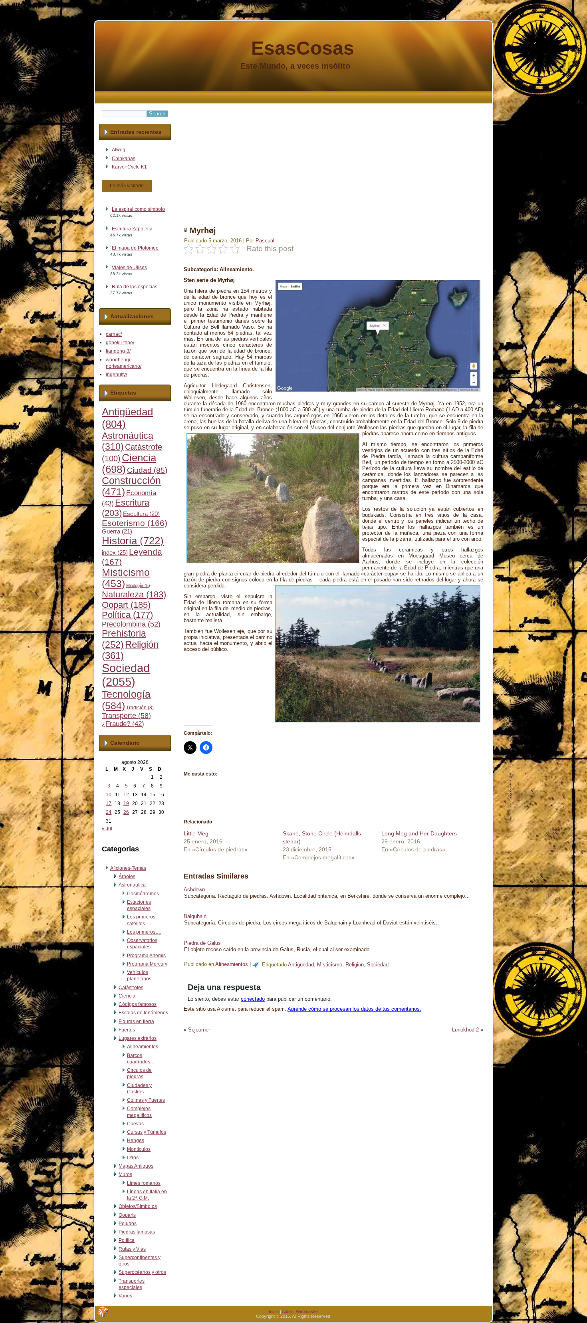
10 (108, 794)
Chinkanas (123, 158)
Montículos (139, 1149)
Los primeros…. (144, 932)
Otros (133, 1157)
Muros (125, 1174)
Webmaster (307, 1311)
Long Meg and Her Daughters (419, 833)
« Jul (107, 828)
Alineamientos (142, 1046)
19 (126, 803)
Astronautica (132, 885)
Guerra (117, 531)
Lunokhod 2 (465, 1030)
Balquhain (195, 916)
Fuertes (127, 1030)
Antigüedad (301, 965)
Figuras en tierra (136, 1021)
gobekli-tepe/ (120, 342)
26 (126, 812)
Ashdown (194, 890)
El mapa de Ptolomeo (135, 248)
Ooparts (127, 1215)
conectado (253, 999)
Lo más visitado (127, 185)
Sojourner (199, 1030)
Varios (125, 1296)
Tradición (140, 707)
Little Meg (196, 833)
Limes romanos (144, 1183)
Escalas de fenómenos (143, 1013)
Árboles (127, 876)
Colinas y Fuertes (146, 1100)
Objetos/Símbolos (138, 1206)
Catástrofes (131, 987)
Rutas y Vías (132, 1249)
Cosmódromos (143, 894)
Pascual (265, 241)
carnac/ (114, 334)
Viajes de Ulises (129, 267)
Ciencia (127, 996)
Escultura (141, 514)
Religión (354, 965)
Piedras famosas (137, 1232)
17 (108, 803)
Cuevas (135, 1124)
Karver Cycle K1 (129, 167)
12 (126, 794)
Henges (135, 1140)
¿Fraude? (123, 724)
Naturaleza (134, 594)
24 (108, 812)
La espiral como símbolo (138, 209)
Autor (287, 1311)
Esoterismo (134, 523)
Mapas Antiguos (136, 1166)
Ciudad (147, 470)
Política (127, 615)
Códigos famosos (138, 1004)
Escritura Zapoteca (132, 229)
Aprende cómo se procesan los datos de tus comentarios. (354, 1009)
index (115, 552)
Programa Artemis (146, 955)
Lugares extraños (138, 1038)
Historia (133, 541)
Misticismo (329, 965)
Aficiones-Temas (128, 868)
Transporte (126, 716)
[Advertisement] (333, 159)
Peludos (128, 1223)
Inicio (274, 1311)
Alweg (118, 150)
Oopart (126, 605)
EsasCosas (302, 48)
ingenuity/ (116, 374)
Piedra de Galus (202, 943)
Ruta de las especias (134, 287)
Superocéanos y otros (142, 1272)
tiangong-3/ (118, 351)
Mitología (138, 585)
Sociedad (126, 674)
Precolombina (131, 624)
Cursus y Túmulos (146, 1132)
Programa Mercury (147, 964)
